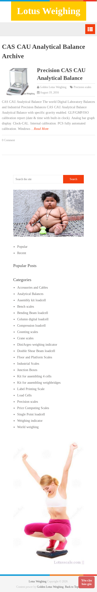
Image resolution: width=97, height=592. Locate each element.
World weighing (28, 427)
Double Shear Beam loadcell (36, 351)
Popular (22, 246)
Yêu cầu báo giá (86, 582)
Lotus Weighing (48, 11)
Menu (90, 29)
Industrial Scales (28, 363)
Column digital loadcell (32, 319)
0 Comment (8, 140)
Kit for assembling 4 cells (34, 376)
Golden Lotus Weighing (53, 87)
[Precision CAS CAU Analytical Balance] (18, 81)
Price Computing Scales (33, 408)
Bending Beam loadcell (32, 313)
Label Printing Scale (30, 389)
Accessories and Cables (32, 287)
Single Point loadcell (31, 414)
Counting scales (27, 332)
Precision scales (82, 87)
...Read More (39, 129)
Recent (21, 253)
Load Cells (24, 395)
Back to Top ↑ (73, 586)
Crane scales (25, 338)
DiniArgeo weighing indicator (37, 344)
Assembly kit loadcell (31, 300)
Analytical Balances (30, 294)
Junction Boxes (27, 370)
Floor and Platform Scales (34, 357)
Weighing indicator (30, 420)
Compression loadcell (31, 325)
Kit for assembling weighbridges (39, 382)
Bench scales (25, 306)
